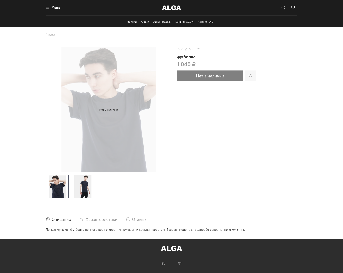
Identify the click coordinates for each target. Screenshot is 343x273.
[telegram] (163, 263)
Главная (51, 34)
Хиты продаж (162, 21)
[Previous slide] (51, 109)
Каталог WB (205, 21)
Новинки (131, 21)
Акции (145, 21)
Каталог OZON (184, 21)
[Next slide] (165, 109)
